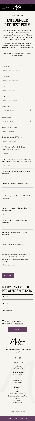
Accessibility (17, 382)
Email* (4, 86)
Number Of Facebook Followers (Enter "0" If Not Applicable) (16, 185)
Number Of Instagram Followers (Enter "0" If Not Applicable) (16, 209)
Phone (4, 96)
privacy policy (19, 323)
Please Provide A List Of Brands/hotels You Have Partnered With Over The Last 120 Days (17, 160)
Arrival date (6, 106)
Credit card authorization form (17, 396)
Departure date (7, 117)
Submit (7, 275)
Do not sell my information (17, 394)
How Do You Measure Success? (12, 244)
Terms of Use (17, 321)
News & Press (17, 380)
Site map (17, 398)
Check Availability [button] (17, 419)
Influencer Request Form (17, 23)
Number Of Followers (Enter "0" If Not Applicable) (14, 233)
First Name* (6, 66)
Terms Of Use (17, 402)
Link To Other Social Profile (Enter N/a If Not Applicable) (17, 221)
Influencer (17, 15)
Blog (17, 389)
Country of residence (9, 127)
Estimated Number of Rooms (12, 137)
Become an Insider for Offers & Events (17, 289)
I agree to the (13, 321)
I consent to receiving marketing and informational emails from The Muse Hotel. (17, 317)
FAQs (17, 391)
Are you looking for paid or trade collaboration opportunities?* (13, 148)
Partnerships (18, 400)
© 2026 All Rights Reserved (17, 411)
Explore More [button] (17, 2)
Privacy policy (17, 385)
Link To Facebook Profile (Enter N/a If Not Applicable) (16, 172)
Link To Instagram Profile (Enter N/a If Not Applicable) (16, 197)
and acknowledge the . (12, 322)
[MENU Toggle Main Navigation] (3, 8)
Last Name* (6, 76)
